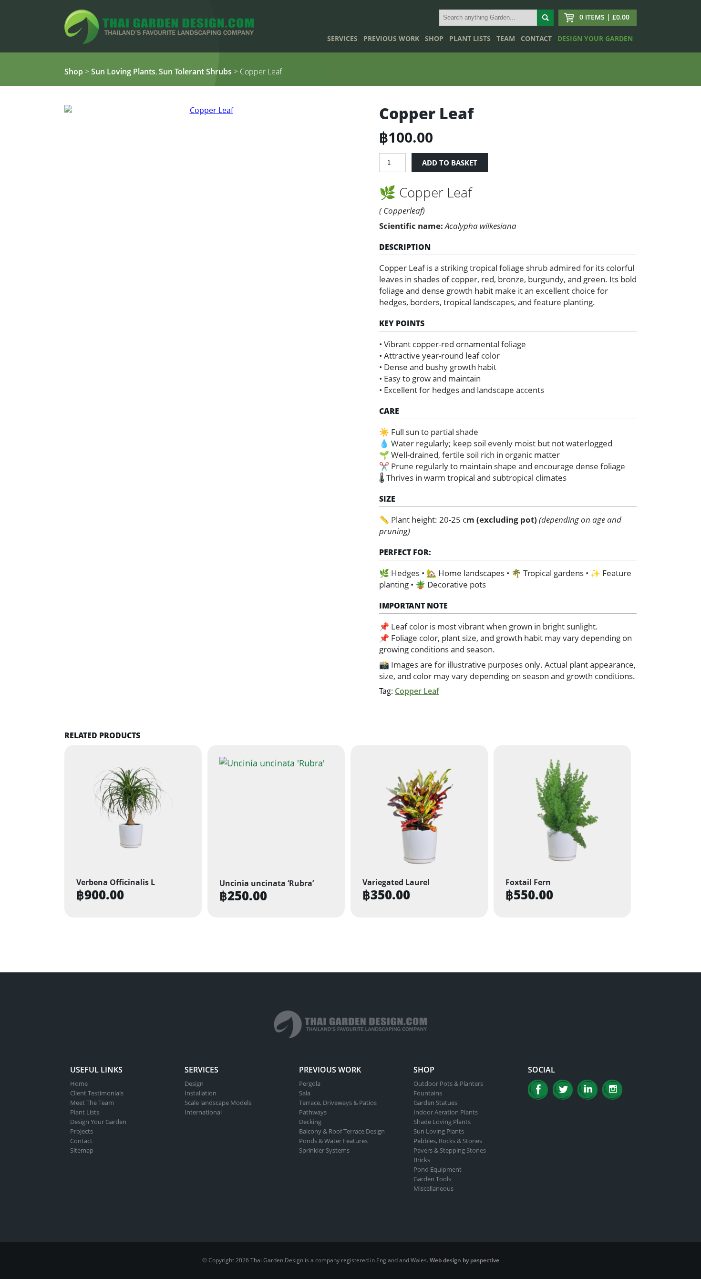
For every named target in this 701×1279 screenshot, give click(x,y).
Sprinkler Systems (324, 1150)
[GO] (545, 18)
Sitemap (81, 1150)
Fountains (427, 1093)
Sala (304, 1093)
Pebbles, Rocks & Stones (447, 1140)
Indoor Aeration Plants (445, 1112)
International (203, 1112)
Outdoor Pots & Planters (448, 1083)
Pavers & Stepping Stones (449, 1150)
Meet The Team (92, 1102)
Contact (536, 38)
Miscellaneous (433, 1188)
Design (194, 1083)
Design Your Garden (595, 38)
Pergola (309, 1083)
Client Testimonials (97, 1093)
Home (79, 1083)
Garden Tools (432, 1179)
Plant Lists (470, 38)
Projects (81, 1131)
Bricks (421, 1159)
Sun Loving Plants (123, 71)
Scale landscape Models (218, 1102)
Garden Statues (435, 1102)
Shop (434, 38)
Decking (310, 1121)
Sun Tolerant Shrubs (195, 71)
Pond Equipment (437, 1169)
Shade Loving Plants (442, 1121)
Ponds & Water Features (333, 1140)
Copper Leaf (417, 691)
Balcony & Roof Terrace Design (342, 1131)
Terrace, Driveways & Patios (338, 1102)
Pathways (313, 1112)
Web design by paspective (464, 1260)
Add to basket (449, 162)
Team (505, 38)
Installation (200, 1093)
